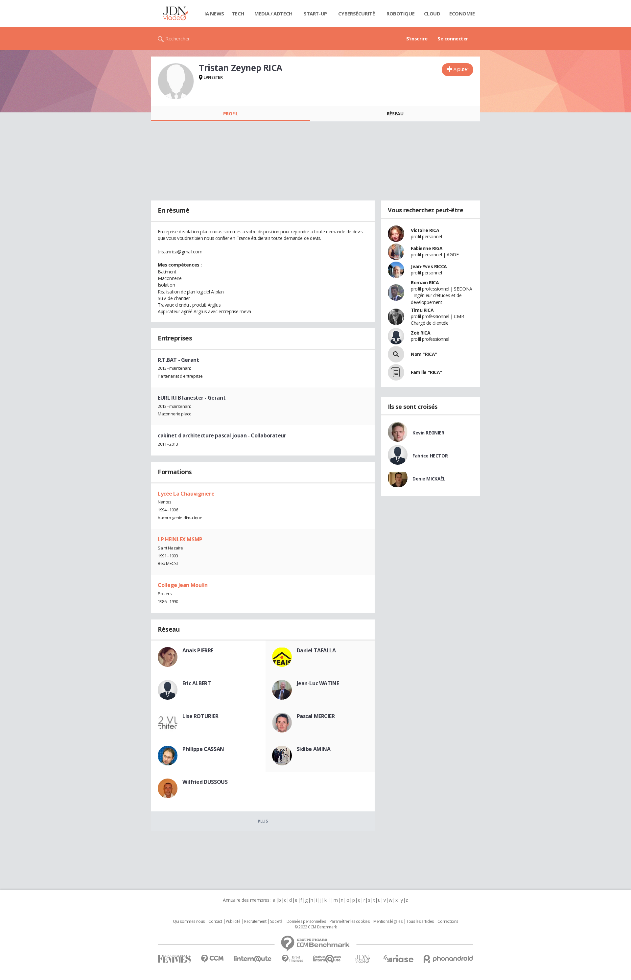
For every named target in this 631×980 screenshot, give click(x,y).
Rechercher (177, 38)
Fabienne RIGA (427, 248)
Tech (238, 13)
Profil (230, 113)
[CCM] (212, 959)
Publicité (233, 921)
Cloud (432, 13)
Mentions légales (387, 921)
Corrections (447, 921)
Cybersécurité (356, 13)
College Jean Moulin (183, 585)
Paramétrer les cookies (350, 921)
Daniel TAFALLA (316, 650)
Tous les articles (420, 921)
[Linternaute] (253, 959)
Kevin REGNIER (428, 433)
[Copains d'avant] (327, 959)
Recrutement (255, 921)
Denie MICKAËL (429, 479)
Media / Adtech (273, 13)
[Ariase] (398, 958)
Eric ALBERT (196, 683)
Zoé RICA (421, 333)
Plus (263, 821)
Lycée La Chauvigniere (186, 493)
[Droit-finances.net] (292, 959)
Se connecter (452, 38)
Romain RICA (425, 282)
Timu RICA (422, 310)
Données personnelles (306, 921)
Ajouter (461, 69)
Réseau (395, 113)
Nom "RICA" (424, 354)
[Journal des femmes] (174, 959)
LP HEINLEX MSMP (180, 539)
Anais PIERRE (197, 650)
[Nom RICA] (396, 354)
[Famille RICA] (396, 372)
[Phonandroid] (448, 959)
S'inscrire (417, 38)
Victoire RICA (425, 230)
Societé (276, 921)
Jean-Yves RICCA (429, 266)
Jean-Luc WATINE (318, 683)
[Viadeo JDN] (362, 959)
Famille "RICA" (426, 372)
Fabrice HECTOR (430, 456)
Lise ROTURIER (200, 716)
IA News (214, 13)
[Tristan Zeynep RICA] (176, 81)
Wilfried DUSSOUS (204, 781)
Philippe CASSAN (203, 749)
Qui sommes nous (189, 921)
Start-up (315, 13)
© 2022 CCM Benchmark (315, 927)
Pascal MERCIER (316, 716)
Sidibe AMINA (314, 749)
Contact (215, 921)
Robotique (400, 13)
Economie (462, 13)
